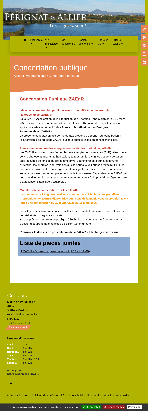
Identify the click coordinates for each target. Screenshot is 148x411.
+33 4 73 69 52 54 (18, 322)
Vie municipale (36, 75)
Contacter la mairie (18, 327)
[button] (25, 40)
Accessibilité (75, 395)
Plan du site (93, 395)
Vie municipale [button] (51, 42)
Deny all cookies (115, 407)
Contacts (17, 295)
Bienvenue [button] (36, 40)
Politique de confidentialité (48, 395)
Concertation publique (63, 75)
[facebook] (11, 384)
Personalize (134, 407)
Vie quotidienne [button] (68, 42)
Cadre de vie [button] (103, 42)
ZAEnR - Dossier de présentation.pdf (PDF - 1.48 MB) (55, 251)
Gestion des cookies (117, 395)
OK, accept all (92, 407)
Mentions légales (17, 395)
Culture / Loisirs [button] (117, 42)
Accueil (19, 75)
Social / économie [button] (85, 42)
